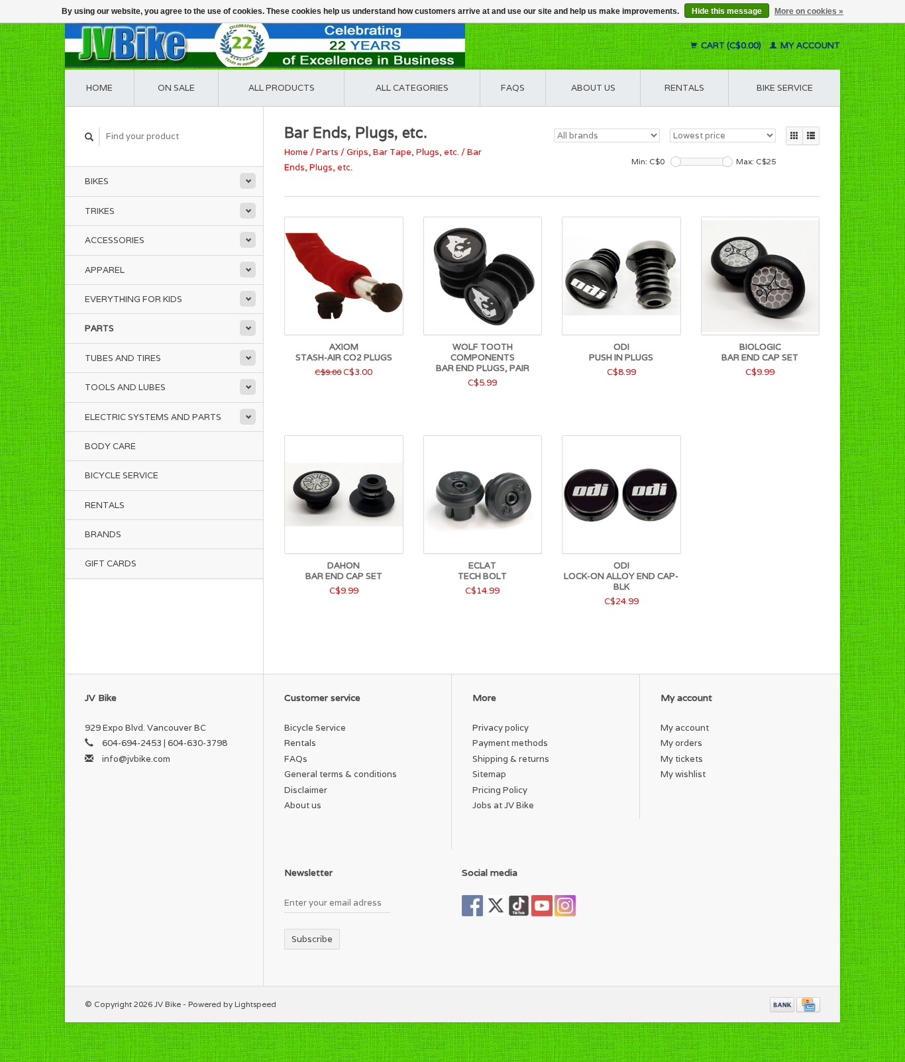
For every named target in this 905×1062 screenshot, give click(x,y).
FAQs (513, 87)
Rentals (105, 505)
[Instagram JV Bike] (565, 905)
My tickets (682, 759)
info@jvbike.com (136, 759)
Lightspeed (255, 1004)
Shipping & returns (510, 759)
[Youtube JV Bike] (542, 905)
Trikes (100, 211)
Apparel (105, 270)
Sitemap (489, 774)
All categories (412, 87)
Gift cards (110, 563)
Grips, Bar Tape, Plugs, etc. (402, 152)
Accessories (114, 240)
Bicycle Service (121, 475)
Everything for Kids (133, 299)
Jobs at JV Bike (503, 805)
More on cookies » (808, 11)
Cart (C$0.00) (731, 45)
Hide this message (727, 11)
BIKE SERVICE (785, 87)
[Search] (89, 136)
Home (99, 87)
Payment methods (510, 743)
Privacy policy (500, 727)
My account (809, 45)
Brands (103, 534)
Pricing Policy (499, 790)
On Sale (176, 87)
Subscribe (312, 939)
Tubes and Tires (123, 358)
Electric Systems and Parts (153, 417)
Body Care (110, 446)
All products (281, 87)
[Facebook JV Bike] (472, 905)
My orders (681, 743)
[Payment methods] (783, 1004)
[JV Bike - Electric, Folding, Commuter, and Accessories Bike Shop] (347, 45)
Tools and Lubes (125, 387)
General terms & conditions (340, 774)
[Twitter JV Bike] (495, 905)
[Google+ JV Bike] (518, 905)
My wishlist (683, 774)
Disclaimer (305, 790)
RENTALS (684, 87)
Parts (99, 328)
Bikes (97, 181)
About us (593, 87)
